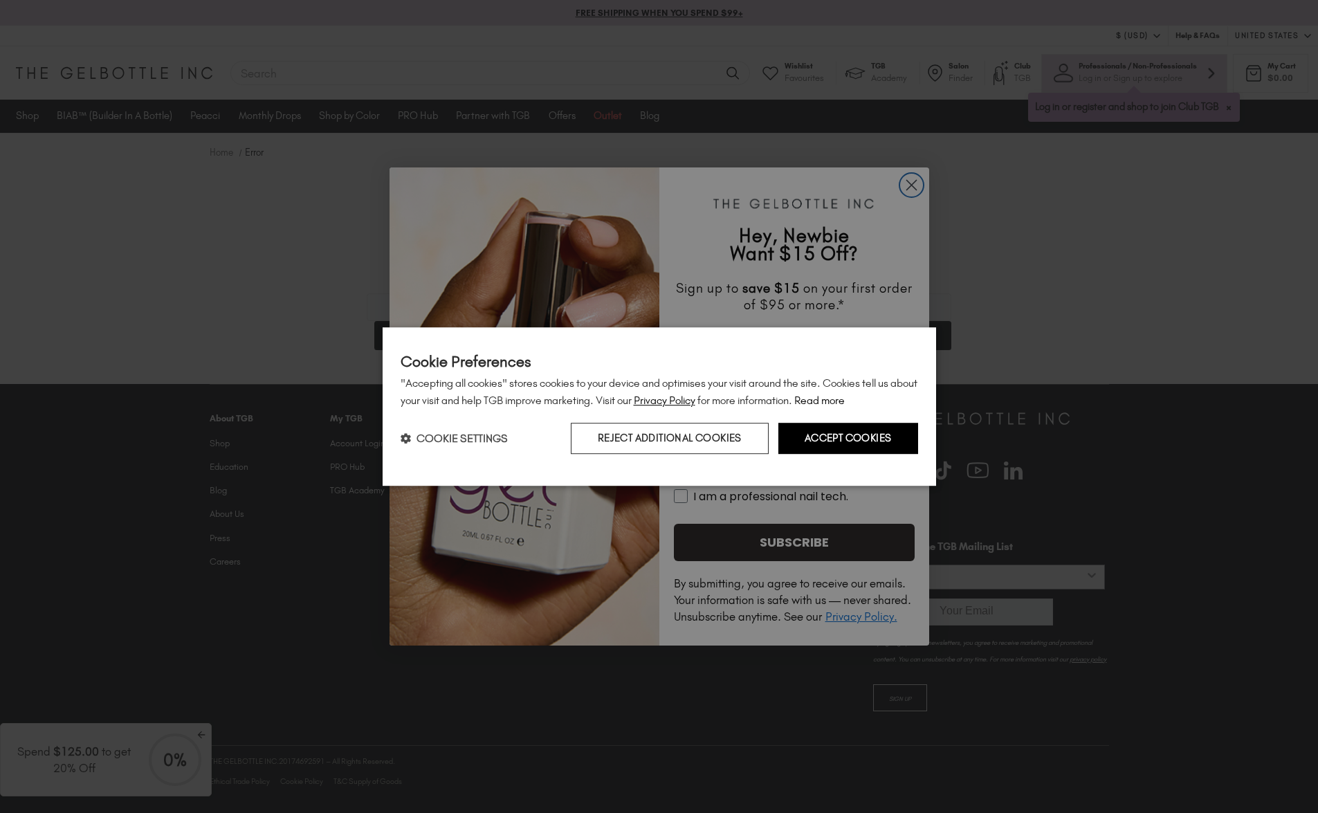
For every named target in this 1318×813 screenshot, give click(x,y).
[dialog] (659, 406)
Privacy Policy (664, 400)
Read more (819, 400)
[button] (454, 438)
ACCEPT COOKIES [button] (848, 438)
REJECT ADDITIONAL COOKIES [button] (670, 438)
